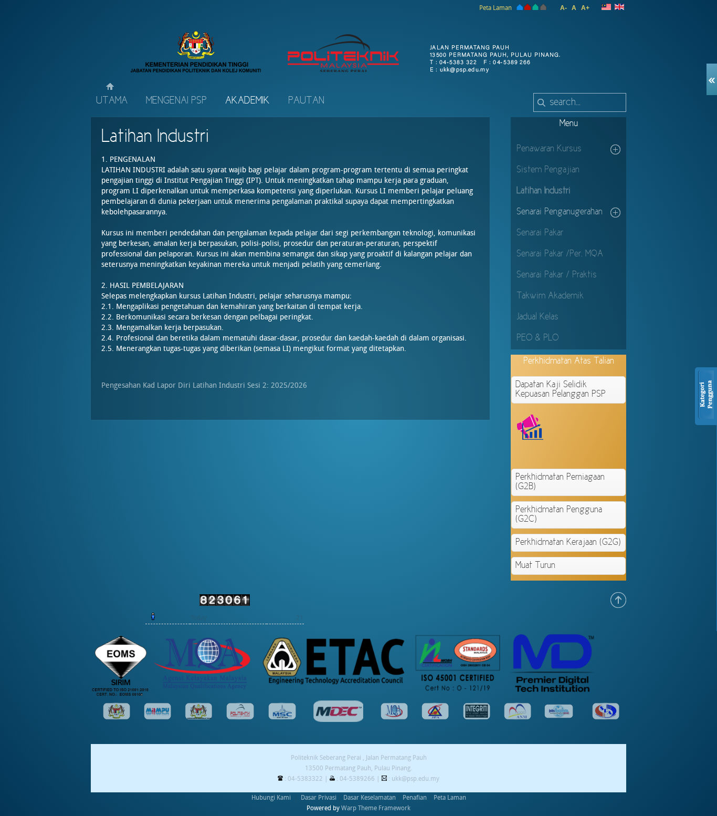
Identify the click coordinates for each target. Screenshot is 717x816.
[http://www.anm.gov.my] (517, 717)
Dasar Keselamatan (369, 797)
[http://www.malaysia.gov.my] (116, 717)
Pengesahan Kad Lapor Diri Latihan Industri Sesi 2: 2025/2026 (204, 385)
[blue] (519, 8)
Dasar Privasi (318, 797)
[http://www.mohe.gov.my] (199, 717)
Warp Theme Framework (375, 808)
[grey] (543, 8)
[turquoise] (535, 8)
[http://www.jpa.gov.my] (435, 717)
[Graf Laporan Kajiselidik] (606, 452)
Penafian (415, 797)
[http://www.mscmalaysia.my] (282, 717)
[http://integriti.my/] (476, 717)
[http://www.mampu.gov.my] (157, 717)
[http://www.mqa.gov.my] (394, 717)
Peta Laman (495, 8)
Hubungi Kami (271, 797)
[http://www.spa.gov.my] (606, 717)
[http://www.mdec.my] (338, 720)
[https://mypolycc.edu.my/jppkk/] (240, 717)
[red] (527, 8)
